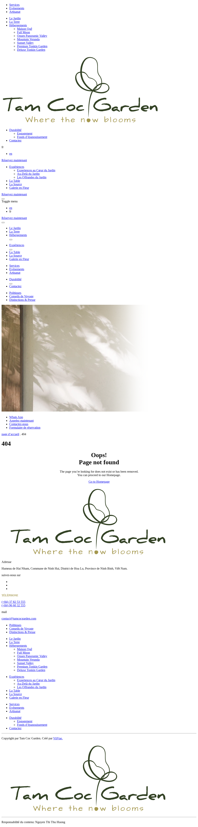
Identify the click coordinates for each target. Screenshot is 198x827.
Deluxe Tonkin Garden (31, 49)
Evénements (16, 8)
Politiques (15, 292)
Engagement (24, 133)
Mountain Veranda (28, 39)
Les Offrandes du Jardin (31, 177)
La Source (15, 184)
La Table (14, 180)
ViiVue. (58, 738)
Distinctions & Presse (22, 299)
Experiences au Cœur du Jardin (36, 170)
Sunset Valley (25, 42)
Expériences (16, 166)
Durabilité (15, 130)
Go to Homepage (99, 481)
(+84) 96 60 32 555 (13, 605)
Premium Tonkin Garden (32, 46)
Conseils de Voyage (21, 296)
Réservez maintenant (14, 160)
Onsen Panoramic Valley (32, 35)
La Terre (14, 21)
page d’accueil (10, 434)
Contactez (15, 140)
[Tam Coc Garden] (80, 123)
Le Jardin (15, 18)
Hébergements (18, 25)
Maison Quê (24, 28)
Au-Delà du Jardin (28, 173)
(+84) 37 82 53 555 (13, 601)
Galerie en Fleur (19, 187)
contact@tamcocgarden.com (19, 618)
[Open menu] (3, 198)
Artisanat (14, 11)
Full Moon (23, 32)
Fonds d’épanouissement (32, 137)
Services (14, 4)
